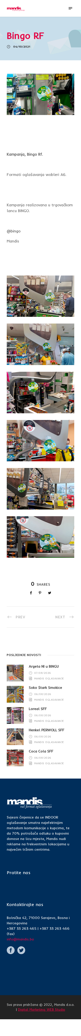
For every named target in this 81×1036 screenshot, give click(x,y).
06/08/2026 (42, 694)
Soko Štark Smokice (45, 687)
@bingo (13, 231)
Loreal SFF (38, 708)
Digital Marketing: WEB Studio (41, 1009)
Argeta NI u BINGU (44, 666)
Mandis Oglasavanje (49, 678)
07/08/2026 (42, 672)
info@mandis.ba (20, 939)
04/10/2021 (21, 46)
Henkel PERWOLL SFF (46, 730)
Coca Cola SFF (41, 751)
